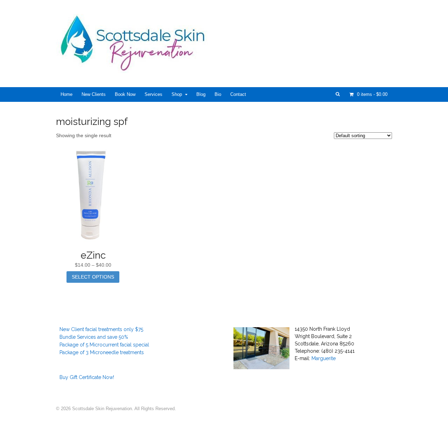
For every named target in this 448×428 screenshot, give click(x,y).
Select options (93, 277)
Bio (218, 94)
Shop (177, 94)
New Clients (94, 94)
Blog (200, 94)
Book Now (125, 94)
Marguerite (324, 358)
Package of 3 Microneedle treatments (101, 352)
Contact (238, 94)
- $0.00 (372, 94)
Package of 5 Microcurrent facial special (104, 345)
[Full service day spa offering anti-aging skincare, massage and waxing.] (135, 69)
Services (153, 94)
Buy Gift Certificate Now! (86, 377)
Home (66, 94)
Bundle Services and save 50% (93, 337)
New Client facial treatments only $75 (101, 329)
